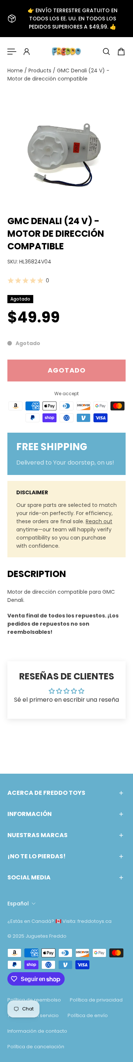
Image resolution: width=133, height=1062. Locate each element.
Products (40, 70)
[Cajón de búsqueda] (106, 51)
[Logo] (66, 51)
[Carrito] (121, 51)
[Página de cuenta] (26, 51)
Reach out (99, 521)
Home (15, 70)
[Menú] (11, 51)
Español (18, 903)
